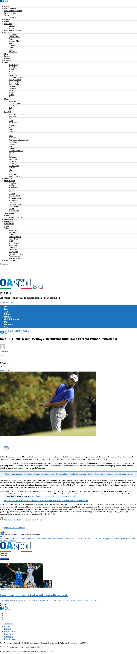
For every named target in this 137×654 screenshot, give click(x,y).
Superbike (12, 101)
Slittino (11, 189)
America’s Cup (14, 174)
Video (6, 228)
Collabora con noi (9, 631)
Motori (6, 99)
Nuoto (6, 22)
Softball (11, 95)
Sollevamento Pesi (16, 151)
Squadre (7, 63)
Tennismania (13, 250)
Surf (10, 155)
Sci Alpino (8, 179)
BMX (10, 43)
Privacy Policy (8, 634)
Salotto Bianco (14, 243)
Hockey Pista (14, 82)
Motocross (13, 106)
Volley (11, 97)
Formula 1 (8, 56)
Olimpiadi (7, 215)
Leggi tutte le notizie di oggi (14, 528)
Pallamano (12, 88)
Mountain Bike (14, 41)
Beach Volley (13, 65)
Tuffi (10, 170)
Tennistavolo (13, 159)
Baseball (12, 67)
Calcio (11, 71)
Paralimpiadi (13, 138)
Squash (11, 153)
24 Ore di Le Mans (15, 103)
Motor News (13, 239)
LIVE (6, 54)
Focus (11, 235)
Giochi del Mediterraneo (13, 11)
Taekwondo (13, 157)
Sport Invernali (9, 181)
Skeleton (12, 194)
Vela (10, 172)
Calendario (12, 45)
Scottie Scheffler (114, 539)
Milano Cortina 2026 (16, 217)
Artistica (12, 26)
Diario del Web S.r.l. (44, 647)
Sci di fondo (13, 187)
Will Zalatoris (11, 541)
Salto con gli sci (14, 196)
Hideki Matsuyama (45, 539)
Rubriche (12, 144)
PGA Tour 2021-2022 (91, 539)
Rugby (11, 93)
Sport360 (7, 112)
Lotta (10, 134)
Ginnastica (8, 24)
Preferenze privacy (10, 639)
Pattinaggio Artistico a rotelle (19, 140)
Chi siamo (7, 626)
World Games (9, 222)
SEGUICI (3, 537)
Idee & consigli (10, 260)
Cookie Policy (8, 636)
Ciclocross (13, 52)
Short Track (13, 183)
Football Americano (16, 78)
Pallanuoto (12, 90)
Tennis (6, 15)
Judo (10, 129)
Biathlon (12, 185)
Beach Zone (13, 230)
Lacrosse (12, 86)
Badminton (12, 116)
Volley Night (13, 252)
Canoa (11, 121)
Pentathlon (13, 142)
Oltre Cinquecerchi (15, 176)
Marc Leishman (65, 539)
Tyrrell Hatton (125, 539)
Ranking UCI (13, 48)
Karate (11, 131)
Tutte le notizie (9, 213)
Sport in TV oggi (10, 13)
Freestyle (12, 202)
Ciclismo (7, 32)
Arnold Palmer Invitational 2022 (26, 539)
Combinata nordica (15, 198)
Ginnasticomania (15, 237)
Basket (11, 69)
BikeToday (12, 232)
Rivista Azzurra (10, 9)
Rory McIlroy (103, 539)
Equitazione (13, 125)
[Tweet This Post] (70, 441)
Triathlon (12, 168)
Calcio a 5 (12, 73)
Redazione (7, 629)
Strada (11, 50)
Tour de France (14, 37)
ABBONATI (10, 302)
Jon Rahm (55, 539)
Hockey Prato (14, 84)
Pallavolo (7, 60)
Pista (11, 39)
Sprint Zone (13, 245)
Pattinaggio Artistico (16, 204)
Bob (10, 192)
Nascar (11, 110)
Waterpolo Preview (16, 254)
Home (6, 6)
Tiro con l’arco (14, 166)
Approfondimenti (10, 220)
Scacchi (11, 146)
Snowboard (13, 200)
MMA (11, 136)
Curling (11, 209)
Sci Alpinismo (14, 211)
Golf (10, 127)
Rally (10, 108)
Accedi (6, 226)
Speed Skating (14, 207)
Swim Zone (13, 247)
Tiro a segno (13, 164)
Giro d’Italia (13, 35)
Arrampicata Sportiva (16, 114)
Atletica (7, 19)
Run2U (11, 241)
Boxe (10, 119)
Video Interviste (15, 256)
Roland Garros (14, 17)
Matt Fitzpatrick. (77, 539)
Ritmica (11, 28)
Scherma (12, 149)
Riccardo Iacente (6, 370)
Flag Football (13, 75)
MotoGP (7, 58)
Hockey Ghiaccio (15, 80)
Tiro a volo (12, 161)
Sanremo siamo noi (16, 258)
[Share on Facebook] (70, 439)
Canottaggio (13, 123)
